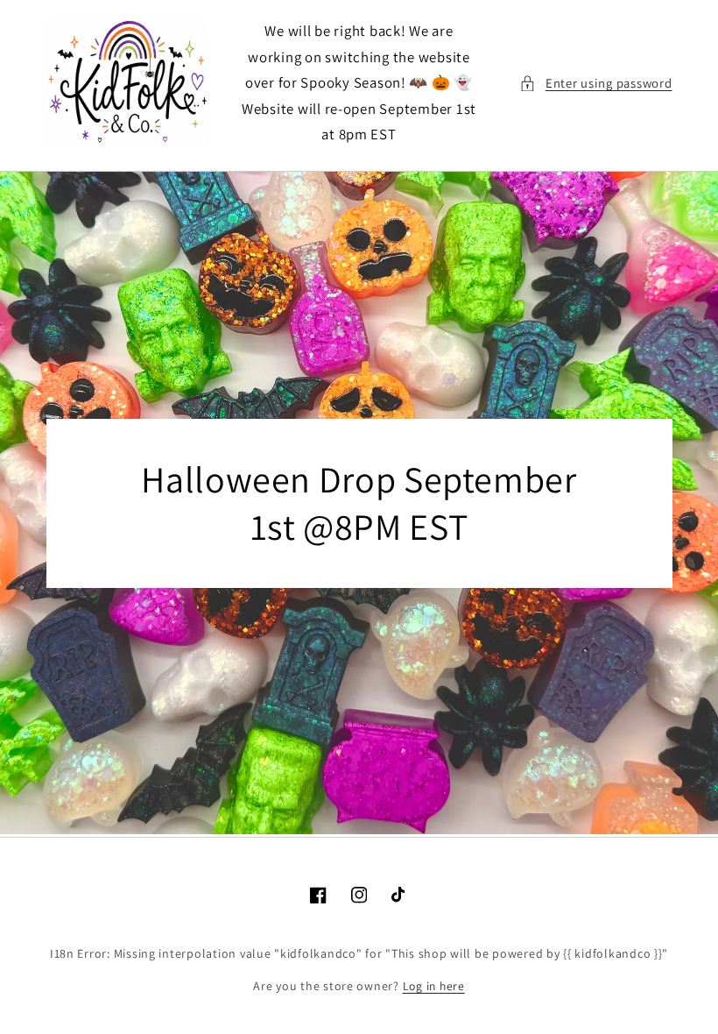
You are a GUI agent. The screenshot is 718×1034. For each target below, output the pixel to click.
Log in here (434, 986)
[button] (595, 83)
